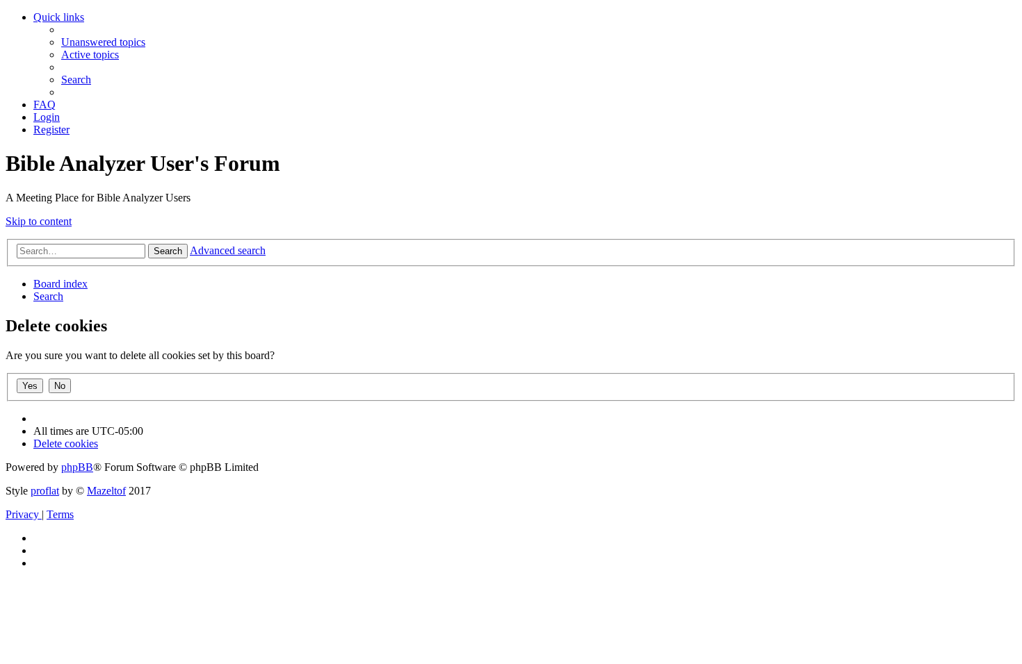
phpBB (77, 467)
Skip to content (39, 221)
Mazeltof (106, 491)
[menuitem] (103, 42)
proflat (45, 491)
